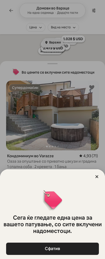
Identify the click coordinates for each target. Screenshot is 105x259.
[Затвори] (97, 177)
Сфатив (52, 248)
